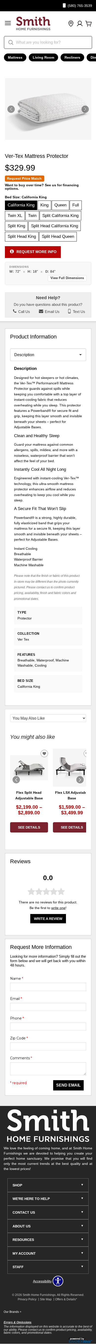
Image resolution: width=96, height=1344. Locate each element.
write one (58, 908)
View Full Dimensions (67, 278)
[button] (8, 23)
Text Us (78, 312)
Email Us (52, 312)
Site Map (46, 1299)
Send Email (68, 1085)
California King (21, 205)
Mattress (15, 57)
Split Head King (22, 236)
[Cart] (88, 23)
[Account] (79, 23)
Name (16, 978)
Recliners (72, 57)
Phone (17, 1018)
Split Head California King (54, 226)
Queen (60, 205)
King (44, 205)
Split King (16, 226)
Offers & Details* (66, 1299)
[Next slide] (80, 779)
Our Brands (12, 1312)
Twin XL (15, 215)
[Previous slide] (16, 779)
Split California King (60, 215)
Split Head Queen (58, 236)
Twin (32, 215)
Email (16, 998)
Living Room (43, 57)
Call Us (23, 312)
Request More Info (36, 252)
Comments (21, 1058)
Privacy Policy (27, 1299)
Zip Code (19, 1038)
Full (75, 205)
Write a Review (48, 919)
